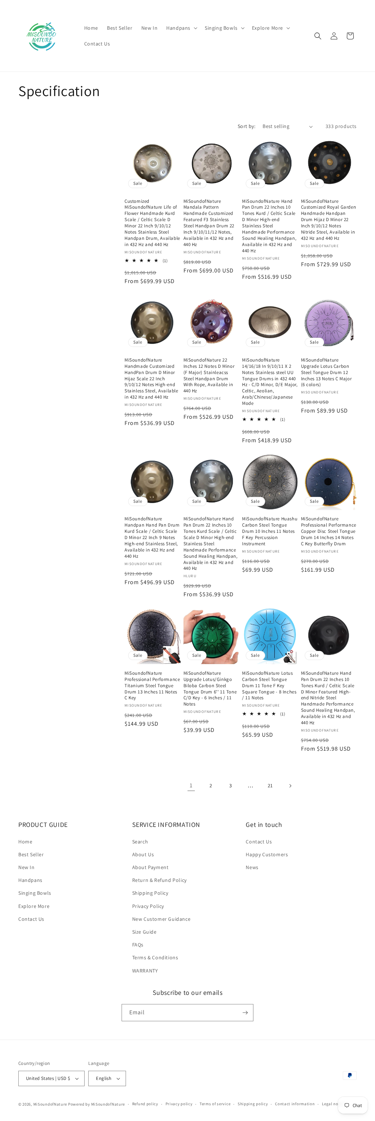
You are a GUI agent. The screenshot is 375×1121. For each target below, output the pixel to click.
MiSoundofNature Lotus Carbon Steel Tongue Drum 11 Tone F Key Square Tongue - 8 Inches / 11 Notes (269, 685)
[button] (181, 28)
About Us (143, 854)
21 (270, 785)
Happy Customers (267, 854)
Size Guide (144, 931)
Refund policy (145, 1103)
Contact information (295, 1103)
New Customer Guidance (161, 919)
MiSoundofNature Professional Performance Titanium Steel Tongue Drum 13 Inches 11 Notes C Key (152, 685)
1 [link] (191, 785)
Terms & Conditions (155, 957)
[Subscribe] (245, 1012)
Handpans (30, 880)
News (252, 867)
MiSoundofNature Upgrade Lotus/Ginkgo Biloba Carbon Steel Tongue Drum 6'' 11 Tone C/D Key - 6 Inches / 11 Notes (210, 688)
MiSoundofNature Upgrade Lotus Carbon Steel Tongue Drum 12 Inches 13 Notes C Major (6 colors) (326, 372)
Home (25, 841)
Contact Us (31, 919)
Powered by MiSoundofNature (96, 1104)
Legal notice (333, 1103)
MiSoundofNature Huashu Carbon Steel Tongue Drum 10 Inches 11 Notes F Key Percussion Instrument (269, 531)
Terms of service (215, 1103)
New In (26, 867)
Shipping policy (253, 1103)
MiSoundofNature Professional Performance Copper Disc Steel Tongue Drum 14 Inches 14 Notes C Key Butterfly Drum (328, 531)
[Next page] (290, 786)
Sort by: (246, 126)
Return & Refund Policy (159, 880)
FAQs (138, 944)
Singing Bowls (34, 893)
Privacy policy (179, 1103)
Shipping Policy (150, 893)
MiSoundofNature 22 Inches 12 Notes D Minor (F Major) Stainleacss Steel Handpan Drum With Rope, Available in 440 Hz (209, 375)
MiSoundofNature (50, 1104)
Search (140, 841)
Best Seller (31, 854)
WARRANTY (145, 970)
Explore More (33, 906)
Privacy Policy (148, 906)
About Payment (150, 867)
